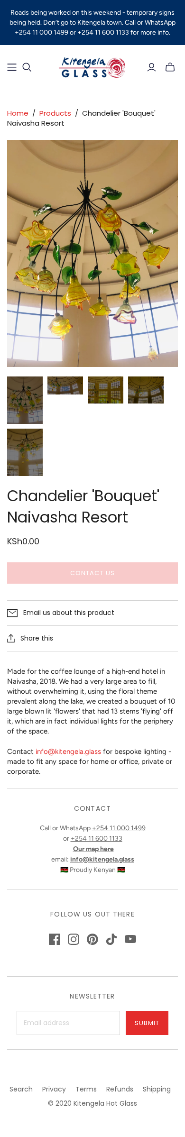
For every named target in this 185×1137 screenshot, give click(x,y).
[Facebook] (54, 939)
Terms (86, 1089)
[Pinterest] (92, 939)
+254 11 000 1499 (119, 828)
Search (21, 1089)
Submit (147, 1022)
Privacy (54, 1089)
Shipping (157, 1089)
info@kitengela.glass (68, 751)
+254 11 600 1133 (96, 838)
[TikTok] (111, 939)
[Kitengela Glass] (92, 66)
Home (17, 113)
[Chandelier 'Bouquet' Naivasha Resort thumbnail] (25, 400)
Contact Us (92, 573)
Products (55, 113)
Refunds (119, 1089)
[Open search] (27, 67)
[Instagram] (73, 939)
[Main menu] (12, 67)
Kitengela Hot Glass (105, 1103)
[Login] (152, 67)
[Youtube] (130, 939)
